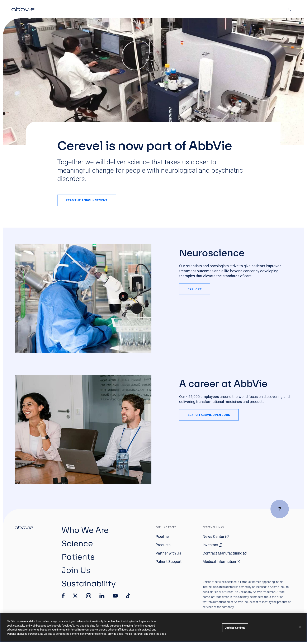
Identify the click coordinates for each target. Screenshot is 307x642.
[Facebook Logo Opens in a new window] (63, 595)
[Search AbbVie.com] (289, 9)
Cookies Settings (235, 627)
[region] (153, 627)
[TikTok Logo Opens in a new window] (128, 595)
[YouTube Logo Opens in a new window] (115, 596)
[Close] (300, 627)
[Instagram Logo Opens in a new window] (88, 595)
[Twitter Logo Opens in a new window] (75, 596)
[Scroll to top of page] (279, 509)
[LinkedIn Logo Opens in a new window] (101, 595)
